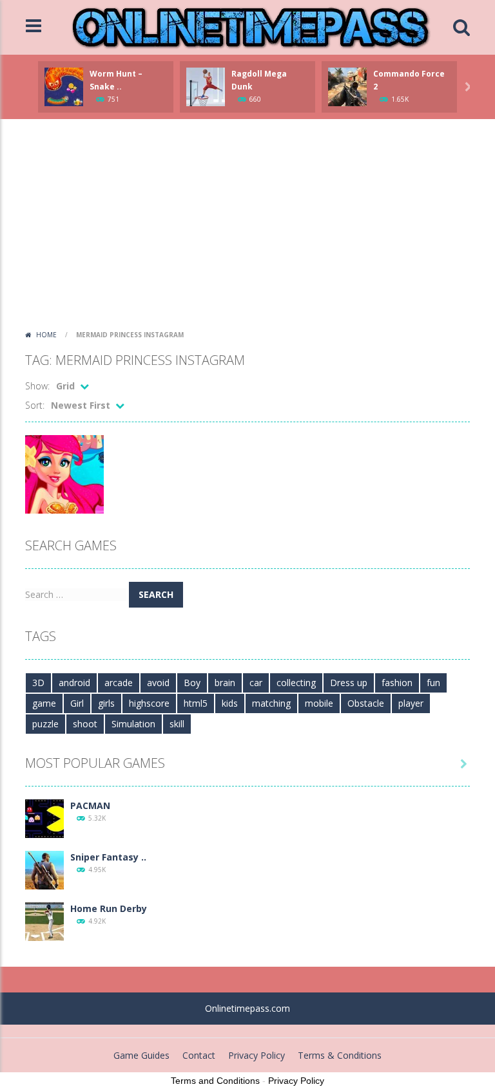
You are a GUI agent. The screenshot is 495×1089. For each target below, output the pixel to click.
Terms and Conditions (215, 1080)
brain (225, 682)
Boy (192, 682)
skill (177, 724)
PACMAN (90, 805)
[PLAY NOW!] (63, 86)
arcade (118, 682)
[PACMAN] (44, 818)
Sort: (34, 405)
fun (433, 682)
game (44, 703)
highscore (149, 703)
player (410, 703)
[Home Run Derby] (44, 921)
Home (46, 334)
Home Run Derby (108, 908)
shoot (85, 724)
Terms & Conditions (340, 1055)
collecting (296, 682)
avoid (158, 682)
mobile (319, 703)
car (255, 682)
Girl (77, 703)
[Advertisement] (247, 228)
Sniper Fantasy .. (108, 857)
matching (271, 703)
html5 (196, 703)
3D (38, 682)
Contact (198, 1055)
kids (230, 703)
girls (106, 703)
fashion (397, 682)
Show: (37, 386)
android (74, 682)
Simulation (133, 724)
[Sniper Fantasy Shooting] (44, 869)
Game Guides (141, 1055)
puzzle (45, 724)
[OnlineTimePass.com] (250, 26)
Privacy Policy (256, 1055)
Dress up (348, 682)
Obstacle (365, 703)
